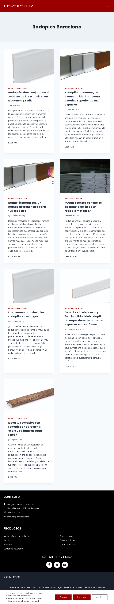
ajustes (38, 601)
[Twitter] (57, 565)
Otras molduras (67, 540)
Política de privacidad (95, 587)
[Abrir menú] (107, 6)
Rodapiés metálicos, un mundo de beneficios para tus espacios (27, 207)
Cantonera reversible (13, 549)
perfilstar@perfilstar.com (18, 517)
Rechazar (81, 597)
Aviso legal (56, 587)
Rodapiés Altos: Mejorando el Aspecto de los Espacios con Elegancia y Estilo (28, 96)
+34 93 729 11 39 (14, 512)
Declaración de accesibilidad (22, 587)
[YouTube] (65, 565)
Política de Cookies (73, 587)
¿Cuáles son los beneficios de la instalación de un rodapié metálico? (83, 207)
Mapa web (44, 587)
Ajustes (99, 597)
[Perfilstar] (18, 6)
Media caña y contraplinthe (16, 536)
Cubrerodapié (66, 536)
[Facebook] (49, 565)
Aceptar (63, 597)
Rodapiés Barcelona (17, 88)
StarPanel (8, 544)
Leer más (14, 143)
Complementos (67, 544)
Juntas (7, 540)
